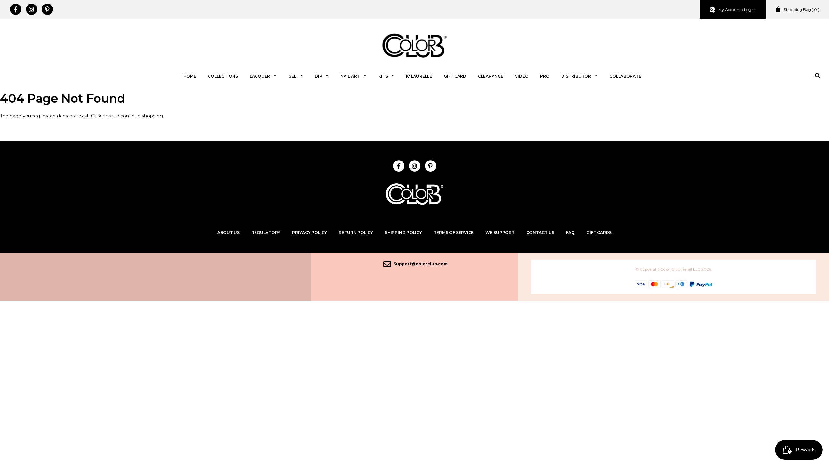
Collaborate (625, 76)
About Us (228, 232)
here (108, 116)
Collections (223, 76)
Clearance (490, 76)
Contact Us (540, 232)
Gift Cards (599, 232)
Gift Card (455, 76)
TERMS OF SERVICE (454, 232)
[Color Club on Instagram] (31, 9)
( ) (801, 9)
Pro (545, 76)
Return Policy (356, 232)
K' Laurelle (419, 76)
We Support (500, 232)
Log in (750, 9)
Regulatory (265, 232)
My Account (729, 9)
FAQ (570, 232)
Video (521, 76)
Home (189, 76)
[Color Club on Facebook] (15, 9)
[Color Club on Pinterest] (47, 9)
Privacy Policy (309, 232)
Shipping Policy (403, 232)
